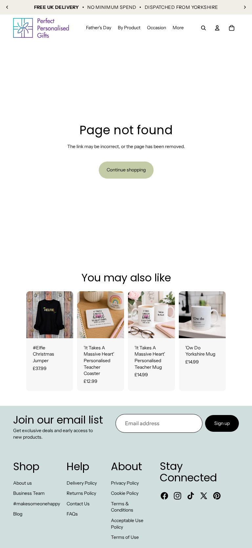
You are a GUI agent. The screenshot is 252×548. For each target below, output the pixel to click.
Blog (17, 514)
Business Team (29, 493)
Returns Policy (81, 493)
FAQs (72, 514)
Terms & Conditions (122, 507)
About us (22, 483)
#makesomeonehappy (36, 504)
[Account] (217, 28)
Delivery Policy (82, 483)
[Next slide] (245, 7)
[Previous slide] (7, 7)
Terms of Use (125, 537)
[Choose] (63, 328)
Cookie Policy (124, 493)
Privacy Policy (125, 483)
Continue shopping (126, 170)
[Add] (114, 328)
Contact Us (78, 504)
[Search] (203, 28)
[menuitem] (178, 28)
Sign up (222, 423)
